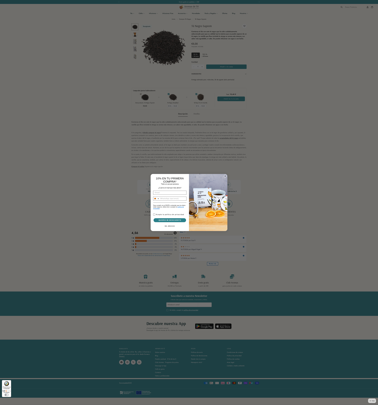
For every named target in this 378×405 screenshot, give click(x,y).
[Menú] (10, 381)
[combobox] (156, 198)
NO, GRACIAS (170, 226)
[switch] (7, 395)
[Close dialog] (225, 176)
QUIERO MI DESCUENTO (170, 220)
